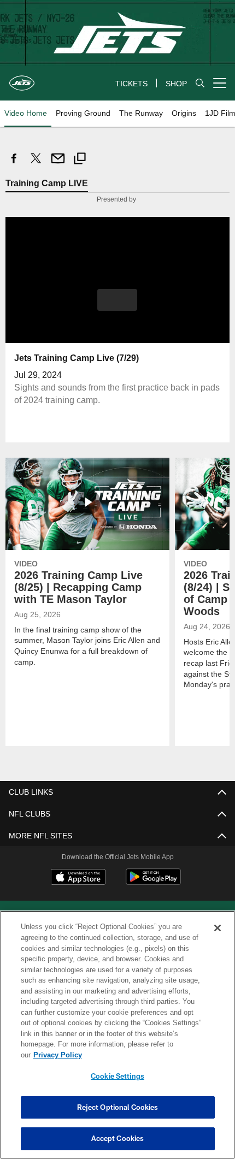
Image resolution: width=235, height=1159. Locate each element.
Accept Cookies (117, 1138)
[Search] (200, 83)
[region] (117, 1040)
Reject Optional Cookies (117, 1107)
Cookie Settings (117, 1076)
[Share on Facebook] (14, 164)
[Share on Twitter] (36, 164)
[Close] (217, 939)
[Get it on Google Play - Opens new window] (153, 881)
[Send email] (58, 164)
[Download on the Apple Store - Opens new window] (78, 877)
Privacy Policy (142, 1054)
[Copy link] (80, 160)
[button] (117, 299)
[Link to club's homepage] (22, 78)
